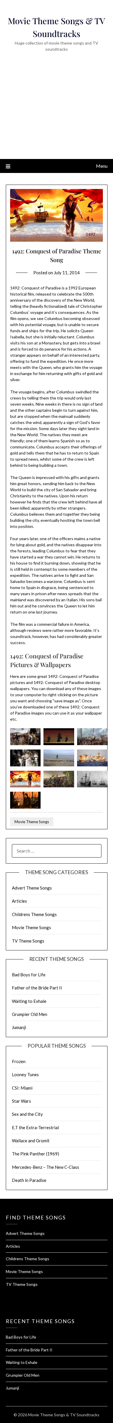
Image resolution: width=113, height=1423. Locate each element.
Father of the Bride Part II (37, 987)
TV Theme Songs (28, 940)
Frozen (18, 1061)
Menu (101, 166)
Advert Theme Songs (32, 887)
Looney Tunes (25, 1074)
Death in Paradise (29, 1180)
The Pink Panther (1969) (35, 1153)
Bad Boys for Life (28, 974)
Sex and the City (27, 1114)
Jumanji (19, 1027)
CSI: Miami (22, 1087)
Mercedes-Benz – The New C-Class (45, 1167)
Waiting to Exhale (29, 1001)
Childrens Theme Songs (34, 914)
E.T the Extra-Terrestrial (35, 1127)
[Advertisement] (56, 113)
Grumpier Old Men (29, 1014)
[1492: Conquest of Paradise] (25, 743)
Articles (19, 901)
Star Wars (21, 1101)
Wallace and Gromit (31, 1140)
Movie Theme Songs (31, 821)
